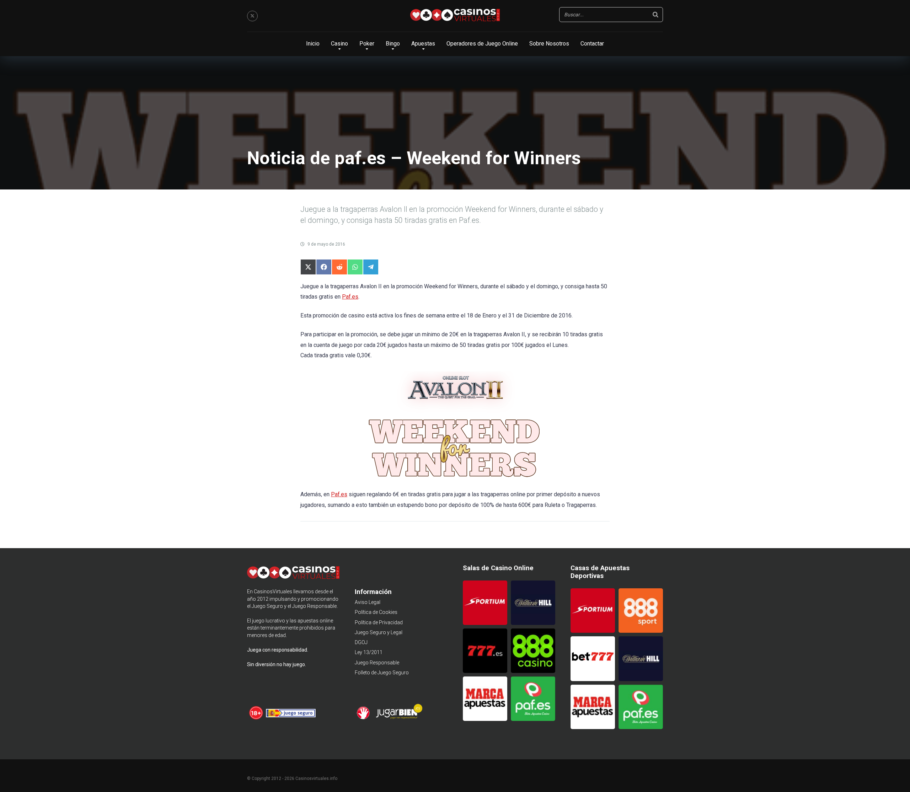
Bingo (393, 43)
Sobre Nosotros (549, 43)
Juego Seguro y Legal (378, 632)
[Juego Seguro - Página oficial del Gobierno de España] (291, 718)
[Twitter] (252, 16)
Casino (339, 43)
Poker (366, 43)
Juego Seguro (267, 606)
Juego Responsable (377, 662)
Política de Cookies (376, 612)
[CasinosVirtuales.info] (455, 16)
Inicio (313, 43)
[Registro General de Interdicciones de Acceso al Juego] (364, 718)
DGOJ (361, 642)
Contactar (592, 43)
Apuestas (423, 43)
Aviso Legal (367, 602)
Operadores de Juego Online (482, 43)
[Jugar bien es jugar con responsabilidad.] (398, 718)
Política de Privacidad (379, 622)
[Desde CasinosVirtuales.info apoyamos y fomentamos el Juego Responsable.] (256, 718)
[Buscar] (655, 14)
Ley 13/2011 (368, 652)
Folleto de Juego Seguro (382, 672)
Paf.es (350, 296)
